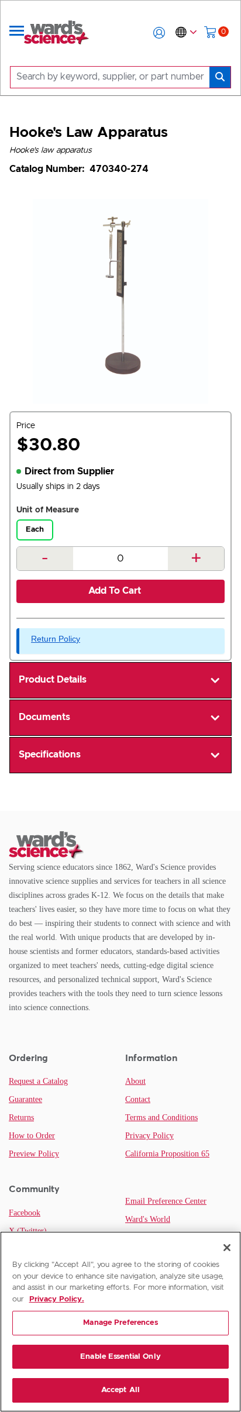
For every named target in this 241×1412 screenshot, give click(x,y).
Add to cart (114, 590)
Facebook (24, 1212)
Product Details (53, 679)
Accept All (120, 1390)
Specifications (50, 754)
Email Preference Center (165, 1201)
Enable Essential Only (120, 1357)
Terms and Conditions (161, 1117)
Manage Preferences (120, 1323)
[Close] (227, 1248)
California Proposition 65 (167, 1153)
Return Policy (55, 638)
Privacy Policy (149, 1135)
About (135, 1081)
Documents (44, 717)
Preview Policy (34, 1153)
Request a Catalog (38, 1081)
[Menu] (17, 33)
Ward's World (147, 1219)
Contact (137, 1099)
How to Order (32, 1135)
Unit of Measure (47, 510)
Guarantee (25, 1099)
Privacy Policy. (56, 1299)
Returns (21, 1117)
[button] (159, 33)
